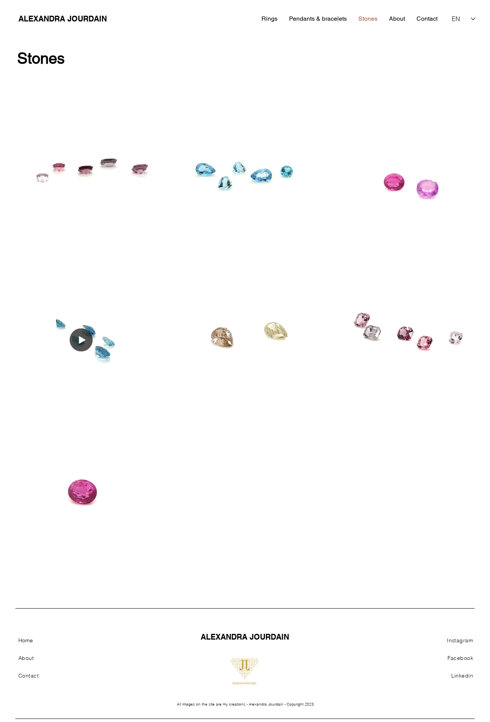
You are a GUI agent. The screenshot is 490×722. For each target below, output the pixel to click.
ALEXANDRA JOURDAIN (62, 18)
